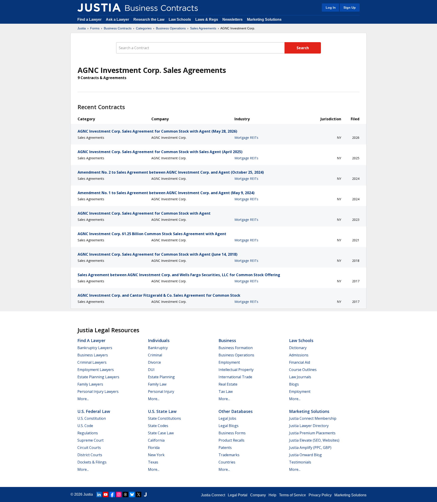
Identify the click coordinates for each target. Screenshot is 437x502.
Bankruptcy (158, 347)
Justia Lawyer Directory (309, 425)
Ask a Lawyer (118, 19)
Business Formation (235, 347)
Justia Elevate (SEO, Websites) (314, 440)
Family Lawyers (90, 384)
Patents (225, 447)
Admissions (298, 355)
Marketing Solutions (264, 19)
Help (272, 495)
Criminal (155, 355)
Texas (153, 462)
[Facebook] (112, 494)
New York (156, 454)
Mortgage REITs (246, 137)
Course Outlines (303, 369)
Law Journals (300, 376)
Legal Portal (237, 495)
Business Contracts (118, 28)
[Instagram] (119, 494)
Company (258, 495)
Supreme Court (90, 440)
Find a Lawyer (89, 19)
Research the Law (148, 19)
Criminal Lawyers (92, 362)
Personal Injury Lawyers (98, 391)
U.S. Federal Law (93, 411)
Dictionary (298, 347)
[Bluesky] (132, 494)
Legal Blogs (228, 425)
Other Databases (235, 411)
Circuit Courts (89, 447)
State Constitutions (164, 418)
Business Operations (171, 28)
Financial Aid (299, 362)
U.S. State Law (162, 411)
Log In (331, 7)
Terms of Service (292, 495)
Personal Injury (161, 391)
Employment (229, 362)
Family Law (157, 384)
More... (83, 398)
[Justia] (99, 7)
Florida (154, 447)
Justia (81, 28)
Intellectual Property (236, 369)
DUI (151, 369)
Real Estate (227, 384)
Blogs (294, 384)
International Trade (235, 376)
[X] (138, 494)
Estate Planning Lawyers (98, 376)
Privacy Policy (320, 495)
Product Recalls (231, 440)
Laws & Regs (206, 19)
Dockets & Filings (92, 462)
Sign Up (349, 7)
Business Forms (232, 432)
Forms (94, 28)
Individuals (159, 340)
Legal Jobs (227, 418)
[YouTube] (105, 494)
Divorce (154, 362)
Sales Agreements (203, 28)
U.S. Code (85, 425)
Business (227, 340)
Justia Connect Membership (312, 418)
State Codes (158, 425)
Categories (144, 28)
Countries (226, 462)
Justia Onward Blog (305, 454)
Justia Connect (213, 495)
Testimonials (300, 462)
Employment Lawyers (95, 369)
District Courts (89, 454)
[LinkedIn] (99, 494)
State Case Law (161, 432)
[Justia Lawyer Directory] (145, 494)
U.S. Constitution (91, 418)
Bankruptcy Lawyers (94, 347)
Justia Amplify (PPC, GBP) (310, 447)
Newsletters (232, 19)
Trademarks (228, 454)
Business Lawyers (92, 355)
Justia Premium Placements (312, 432)
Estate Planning (161, 376)
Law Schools (180, 19)
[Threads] (125, 494)
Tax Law (225, 391)
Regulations (87, 432)
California (156, 440)
